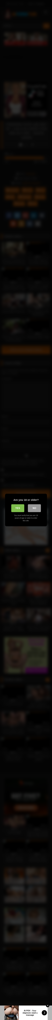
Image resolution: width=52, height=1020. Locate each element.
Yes (17, 508)
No (34, 508)
